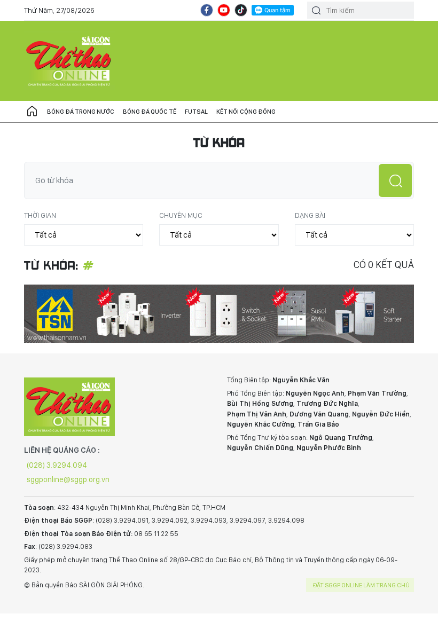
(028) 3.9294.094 (57, 465)
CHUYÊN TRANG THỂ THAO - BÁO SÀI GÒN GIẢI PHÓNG (69, 61)
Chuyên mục (180, 215)
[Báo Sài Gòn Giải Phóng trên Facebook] (206, 10)
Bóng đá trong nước (80, 111)
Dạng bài (310, 215)
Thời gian (40, 215)
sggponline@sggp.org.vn (68, 479)
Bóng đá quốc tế (149, 111)
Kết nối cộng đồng (246, 111)
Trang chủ (32, 111)
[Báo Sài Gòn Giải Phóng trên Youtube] (223, 10)
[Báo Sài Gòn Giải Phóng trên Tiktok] (240, 10)
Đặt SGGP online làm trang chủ (361, 585)
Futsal (196, 111)
